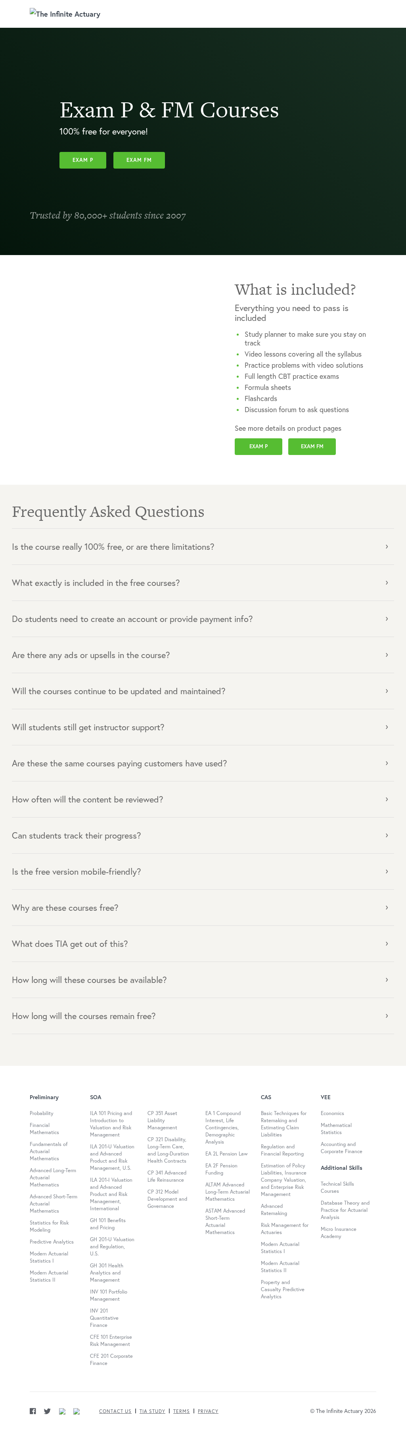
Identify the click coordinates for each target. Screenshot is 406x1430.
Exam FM (139, 160)
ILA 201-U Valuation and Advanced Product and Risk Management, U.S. (112, 1157)
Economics (332, 1113)
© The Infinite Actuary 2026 (343, 1411)
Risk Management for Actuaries (284, 1229)
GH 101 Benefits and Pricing (108, 1224)
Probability (42, 1113)
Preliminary (44, 1097)
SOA (95, 1097)
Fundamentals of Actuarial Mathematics (48, 1151)
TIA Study (152, 1411)
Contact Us (115, 1411)
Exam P (83, 160)
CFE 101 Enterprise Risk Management (111, 1340)
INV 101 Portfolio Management (108, 1295)
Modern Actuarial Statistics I (49, 1257)
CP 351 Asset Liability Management (162, 1120)
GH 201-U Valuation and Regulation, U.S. (112, 1246)
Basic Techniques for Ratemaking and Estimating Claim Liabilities (283, 1124)
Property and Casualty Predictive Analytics (282, 1289)
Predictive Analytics (52, 1241)
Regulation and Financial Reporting (282, 1150)
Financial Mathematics (44, 1129)
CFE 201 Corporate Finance (111, 1360)
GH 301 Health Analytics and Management (106, 1272)
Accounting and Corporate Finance (341, 1148)
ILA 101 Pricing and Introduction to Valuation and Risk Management (111, 1124)
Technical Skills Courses (337, 1187)
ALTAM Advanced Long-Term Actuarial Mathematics (227, 1191)
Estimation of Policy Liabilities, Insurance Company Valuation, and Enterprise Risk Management (283, 1180)
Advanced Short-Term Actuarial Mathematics (53, 1203)
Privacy (208, 1411)
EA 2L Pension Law (226, 1153)
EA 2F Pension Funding (221, 1169)
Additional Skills (341, 1167)
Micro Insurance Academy (338, 1233)
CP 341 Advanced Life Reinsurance (166, 1176)
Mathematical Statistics (336, 1129)
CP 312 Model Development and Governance (167, 1198)
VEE (326, 1097)
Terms (181, 1411)
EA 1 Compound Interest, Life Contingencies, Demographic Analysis (223, 1127)
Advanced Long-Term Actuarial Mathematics (53, 1177)
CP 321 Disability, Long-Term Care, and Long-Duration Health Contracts (168, 1150)
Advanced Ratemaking (274, 1210)
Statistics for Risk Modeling (49, 1226)
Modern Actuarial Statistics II (49, 1276)
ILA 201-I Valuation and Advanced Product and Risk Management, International (111, 1194)
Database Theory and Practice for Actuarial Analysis (345, 1210)
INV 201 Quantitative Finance (104, 1317)
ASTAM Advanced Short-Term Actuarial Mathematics (225, 1221)
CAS (266, 1097)
